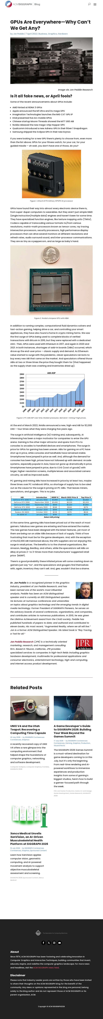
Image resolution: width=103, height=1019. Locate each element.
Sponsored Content (38, 850)
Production (85, 743)
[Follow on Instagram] (54, 943)
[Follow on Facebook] (43, 943)
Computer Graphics (34, 767)
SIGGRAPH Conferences (34, 737)
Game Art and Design (83, 791)
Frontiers (45, 767)
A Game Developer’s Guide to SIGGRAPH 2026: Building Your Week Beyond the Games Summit (72, 731)
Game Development (61, 793)
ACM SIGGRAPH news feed (46, 967)
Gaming (68, 743)
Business (43, 33)
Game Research (76, 793)
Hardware (63, 33)
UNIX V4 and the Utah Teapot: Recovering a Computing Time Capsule (28, 729)
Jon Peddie (18, 33)
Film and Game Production (64, 791)
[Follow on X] (49, 943)
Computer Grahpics (18, 767)
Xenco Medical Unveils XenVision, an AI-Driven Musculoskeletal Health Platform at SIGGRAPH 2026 (29, 839)
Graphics (52, 33)
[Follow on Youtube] (59, 943)
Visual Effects (59, 745)
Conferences (15, 740)
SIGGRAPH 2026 (16, 769)
